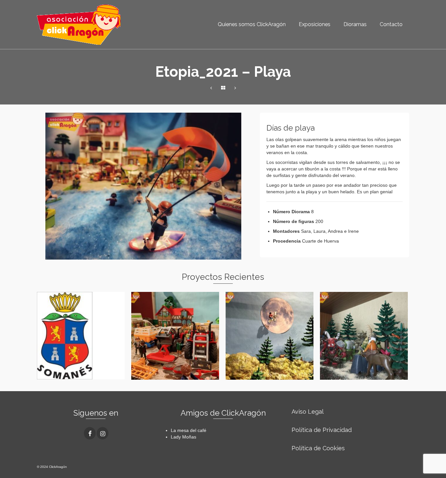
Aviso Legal (308, 411)
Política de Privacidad (322, 429)
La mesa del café (188, 430)
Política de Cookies (318, 448)
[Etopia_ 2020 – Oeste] (211, 88)
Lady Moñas (183, 436)
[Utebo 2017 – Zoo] (235, 88)
